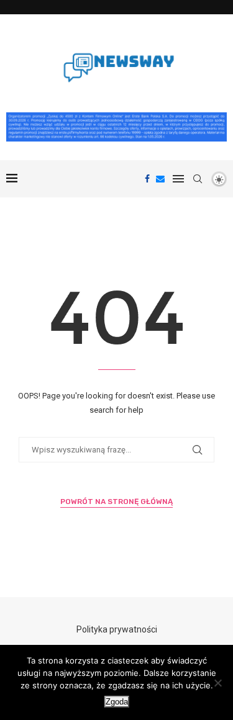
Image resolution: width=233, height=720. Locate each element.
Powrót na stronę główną (116, 501)
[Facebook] (147, 179)
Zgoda (117, 701)
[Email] (160, 179)
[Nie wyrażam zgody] (217, 683)
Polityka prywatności (116, 629)
